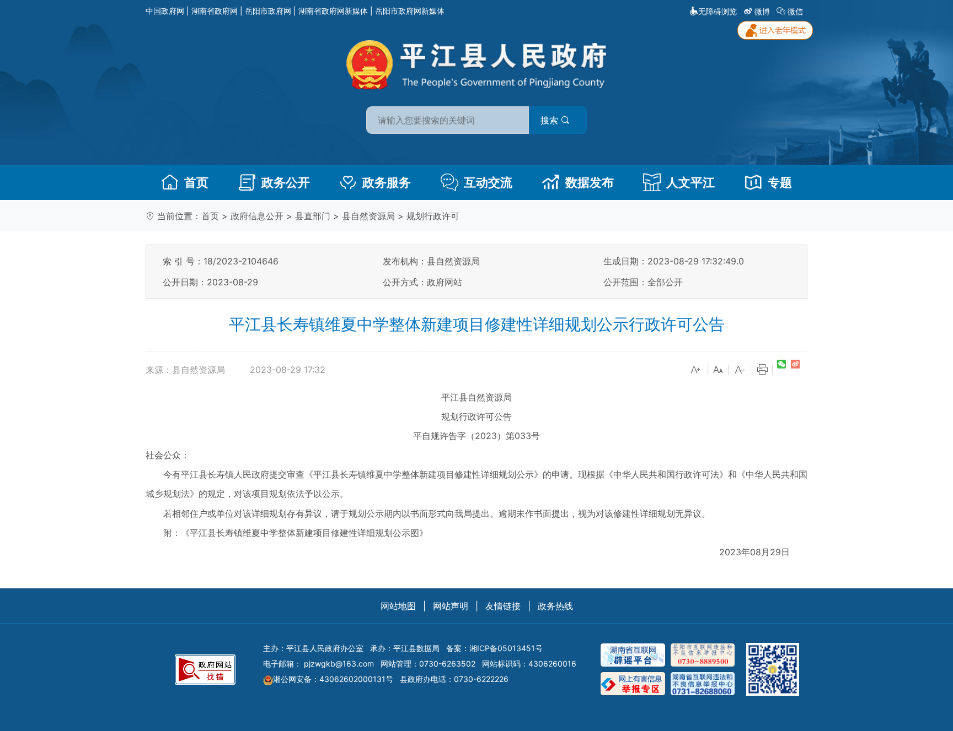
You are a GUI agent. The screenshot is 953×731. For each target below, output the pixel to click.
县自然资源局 (368, 215)
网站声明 (450, 605)
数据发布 (589, 182)
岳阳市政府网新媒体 (410, 10)
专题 (780, 182)
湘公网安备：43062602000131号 (333, 679)
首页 (196, 182)
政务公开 (285, 182)
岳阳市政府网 (268, 10)
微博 (762, 11)
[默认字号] (718, 370)
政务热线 (555, 605)
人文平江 (690, 182)
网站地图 (398, 605)
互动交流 (488, 182)
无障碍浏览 (717, 11)
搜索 (550, 120)
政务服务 (386, 182)
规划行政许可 (432, 215)
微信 (795, 11)
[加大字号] (696, 370)
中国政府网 (165, 10)
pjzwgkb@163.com (339, 663)
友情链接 (503, 605)
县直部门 (312, 215)
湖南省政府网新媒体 (333, 10)
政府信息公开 (257, 215)
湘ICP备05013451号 (506, 648)
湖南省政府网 (214, 10)
